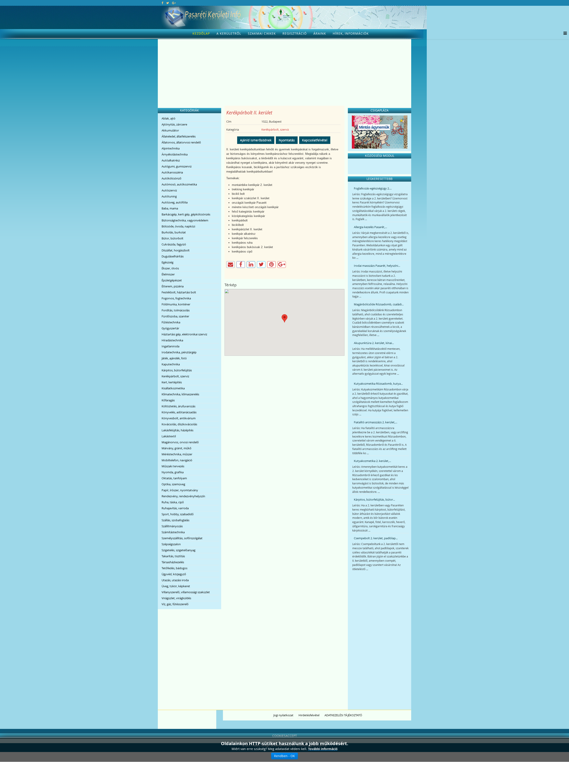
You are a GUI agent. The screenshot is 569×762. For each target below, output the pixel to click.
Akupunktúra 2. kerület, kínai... (374, 343)
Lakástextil (169, 436)
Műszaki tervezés (173, 466)
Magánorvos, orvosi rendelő (180, 442)
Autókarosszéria (172, 172)
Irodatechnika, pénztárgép (179, 352)
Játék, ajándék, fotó (174, 358)
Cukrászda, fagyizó (174, 244)
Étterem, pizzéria (173, 286)
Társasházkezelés (173, 562)
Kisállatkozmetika (173, 388)
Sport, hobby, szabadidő (178, 514)
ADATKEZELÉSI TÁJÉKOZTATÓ (343, 715)
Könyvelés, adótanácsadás (179, 412)
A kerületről (228, 33)
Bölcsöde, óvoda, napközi (178, 226)
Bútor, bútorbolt (172, 238)
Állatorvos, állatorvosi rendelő (181, 142)
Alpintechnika (171, 148)
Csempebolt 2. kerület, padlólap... (376, 538)
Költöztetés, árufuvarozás (178, 406)
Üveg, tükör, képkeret (176, 586)
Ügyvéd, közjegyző (174, 574)
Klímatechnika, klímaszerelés (180, 394)
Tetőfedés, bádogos (174, 568)
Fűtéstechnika (171, 322)
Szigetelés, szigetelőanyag (178, 550)
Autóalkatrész (171, 160)
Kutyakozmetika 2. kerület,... (372, 461)
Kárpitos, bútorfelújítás (177, 370)
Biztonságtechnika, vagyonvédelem (185, 220)
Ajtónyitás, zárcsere (174, 124)
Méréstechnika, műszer (177, 454)
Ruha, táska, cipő (173, 502)
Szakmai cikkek (262, 33)
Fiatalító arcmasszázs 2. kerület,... (375, 422)
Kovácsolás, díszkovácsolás (179, 424)
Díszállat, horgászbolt (176, 250)
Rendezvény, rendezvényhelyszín (183, 496)
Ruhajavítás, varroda (175, 508)
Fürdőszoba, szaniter (175, 316)
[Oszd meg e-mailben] (230, 264)
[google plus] (174, 3)
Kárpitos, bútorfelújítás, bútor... (374, 499)
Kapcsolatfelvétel (314, 140)
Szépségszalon (171, 544)
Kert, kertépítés (172, 382)
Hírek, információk (351, 33)
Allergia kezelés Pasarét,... (370, 227)
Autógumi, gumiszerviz (177, 166)
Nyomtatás (287, 140)
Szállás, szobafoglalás (175, 520)
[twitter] (167, 3)
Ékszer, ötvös (170, 268)
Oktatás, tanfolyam (174, 478)
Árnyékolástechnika (175, 154)
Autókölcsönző (171, 178)
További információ (323, 749)
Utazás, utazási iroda (175, 580)
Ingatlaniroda (170, 346)
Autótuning (169, 196)
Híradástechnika (172, 340)
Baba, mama (170, 208)
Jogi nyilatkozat (283, 715)
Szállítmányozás (172, 526)
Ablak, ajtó (168, 118)
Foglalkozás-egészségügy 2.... (373, 188)
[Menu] (564, 34)
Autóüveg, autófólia (175, 202)
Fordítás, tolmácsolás (176, 310)
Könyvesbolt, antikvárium (179, 418)
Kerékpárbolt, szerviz (175, 376)
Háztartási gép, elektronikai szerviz (184, 334)
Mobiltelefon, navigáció (177, 460)
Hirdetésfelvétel (309, 715)
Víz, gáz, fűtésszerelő (175, 604)
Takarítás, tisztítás (173, 556)
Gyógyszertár (170, 328)
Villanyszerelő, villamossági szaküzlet (186, 592)
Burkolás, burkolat (174, 232)
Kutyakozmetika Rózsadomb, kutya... (378, 384)
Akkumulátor (170, 130)
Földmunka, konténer (176, 304)
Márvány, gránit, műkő (176, 448)
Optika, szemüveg (173, 484)
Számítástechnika (173, 532)
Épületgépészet (172, 280)
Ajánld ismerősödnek (255, 140)
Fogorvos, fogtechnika (176, 298)
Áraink (319, 33)
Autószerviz (169, 190)
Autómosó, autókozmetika (179, 184)
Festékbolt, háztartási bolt (179, 292)
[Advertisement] (284, 72)
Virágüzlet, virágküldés (176, 598)
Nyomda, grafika (173, 472)
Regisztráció (294, 33)
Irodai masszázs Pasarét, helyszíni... (377, 266)
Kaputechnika (171, 364)
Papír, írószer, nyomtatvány (180, 490)
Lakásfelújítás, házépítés (177, 430)
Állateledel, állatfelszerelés (179, 136)
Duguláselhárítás (173, 256)
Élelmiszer (168, 274)
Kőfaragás (168, 400)
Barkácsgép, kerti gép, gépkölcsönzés (186, 214)
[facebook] (162, 3)
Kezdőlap (201, 33)
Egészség (167, 262)
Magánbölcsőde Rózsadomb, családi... (379, 304)
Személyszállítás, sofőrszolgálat (182, 538)
